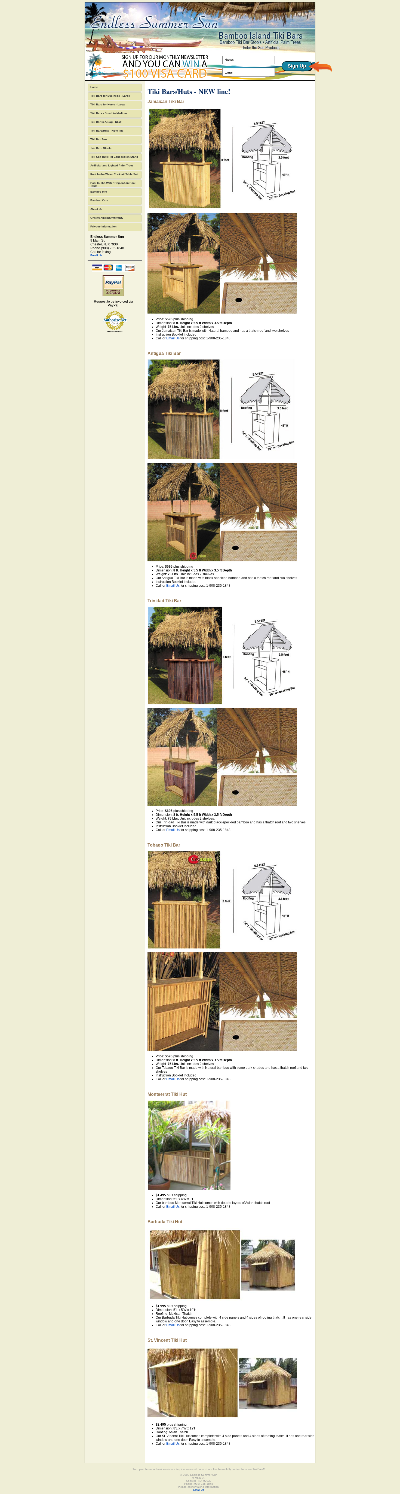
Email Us (96, 255)
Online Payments (114, 331)
